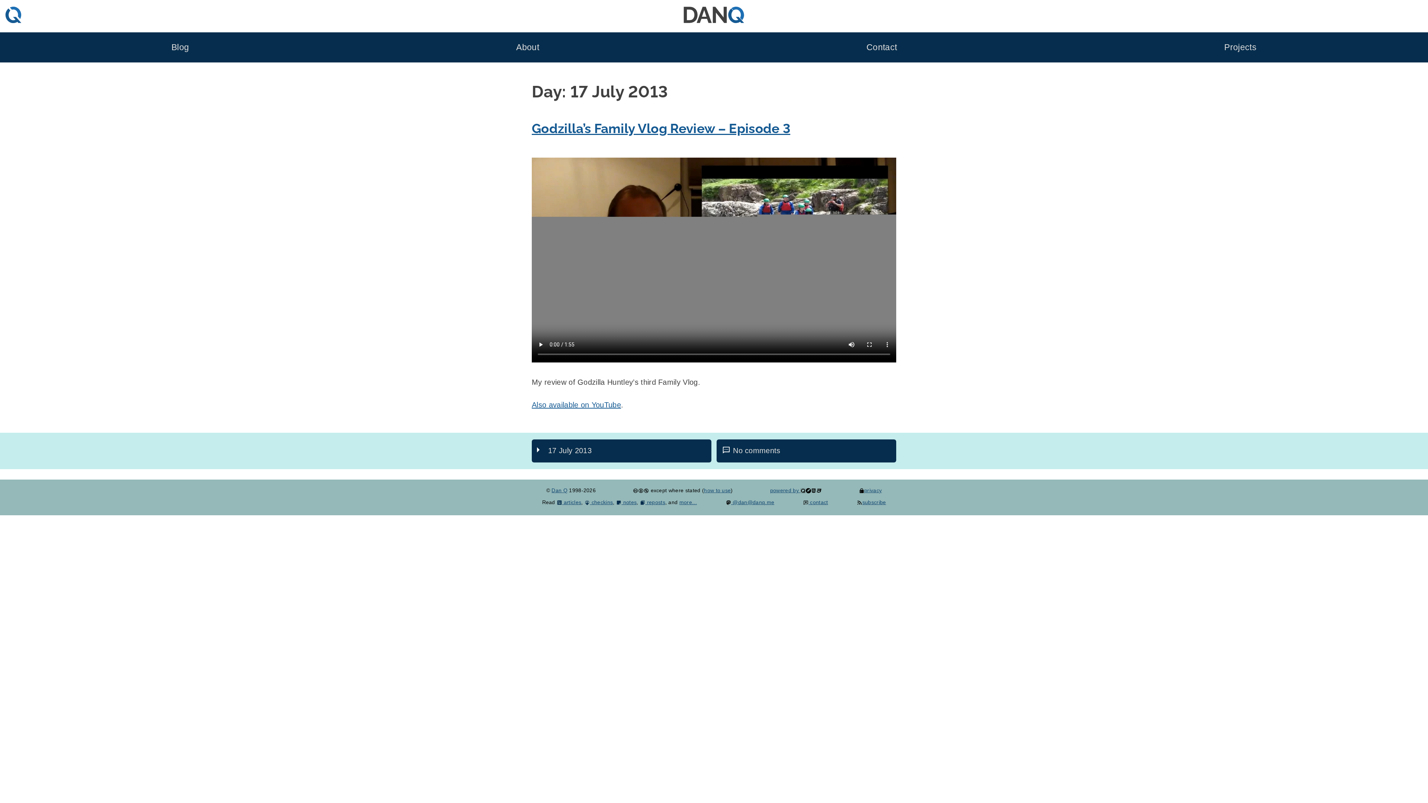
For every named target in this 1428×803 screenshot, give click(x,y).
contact (818, 502)
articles (571, 502)
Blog (180, 47)
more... (688, 502)
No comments (757, 450)
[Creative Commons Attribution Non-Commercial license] (641, 490)
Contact (881, 47)
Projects (1240, 47)
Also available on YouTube (576, 405)
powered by (785, 490)
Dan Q (559, 490)
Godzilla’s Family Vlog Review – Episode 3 (661, 128)
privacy (873, 490)
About (527, 47)
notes (629, 502)
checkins (601, 502)
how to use (717, 490)
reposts (655, 502)
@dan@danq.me (752, 502)
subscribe (874, 502)
